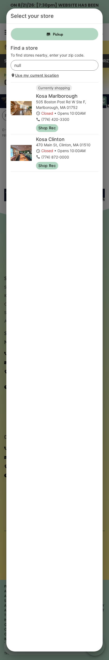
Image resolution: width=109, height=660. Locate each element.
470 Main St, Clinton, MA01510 (63, 145)
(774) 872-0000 (55, 157)
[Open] (94, 65)
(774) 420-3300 (55, 119)
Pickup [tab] (58, 34)
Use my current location (37, 75)
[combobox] (50, 65)
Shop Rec (47, 128)
